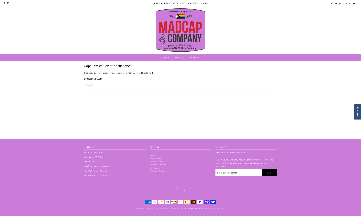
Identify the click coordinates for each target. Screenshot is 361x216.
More (193, 57)
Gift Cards (154, 168)
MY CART (350, 3)
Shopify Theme (176, 209)
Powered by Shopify (214, 209)
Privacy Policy (157, 161)
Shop (178, 57)
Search (153, 155)
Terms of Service (158, 164)
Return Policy (156, 158)
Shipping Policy (157, 171)
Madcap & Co (160, 209)
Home (165, 57)
